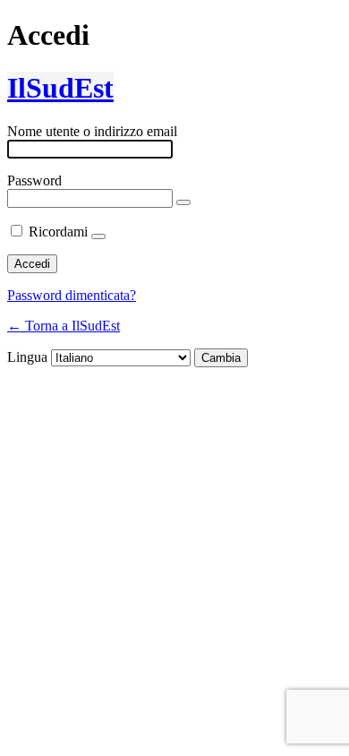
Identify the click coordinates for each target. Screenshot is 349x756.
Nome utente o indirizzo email (92, 131)
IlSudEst (60, 88)
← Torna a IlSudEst (63, 325)
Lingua (27, 357)
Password (34, 180)
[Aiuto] (98, 236)
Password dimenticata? (71, 295)
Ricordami (58, 231)
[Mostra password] (183, 202)
